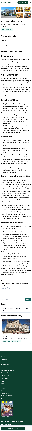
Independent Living (6, 366)
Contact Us (4, 386)
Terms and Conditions (7, 395)
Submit (28, 299)
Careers (3, 388)
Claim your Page (5, 373)
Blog (2, 383)
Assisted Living (5, 364)
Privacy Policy (5, 393)
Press (2, 391)
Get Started (4, 362)
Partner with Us (5, 375)
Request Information (13, 428)
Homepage (4, 359)
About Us (3, 381)
